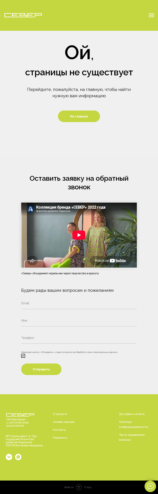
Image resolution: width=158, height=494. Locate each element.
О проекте (60, 414)
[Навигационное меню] (151, 15)
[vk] (9, 457)
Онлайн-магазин (64, 421)
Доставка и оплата (132, 414)
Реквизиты (60, 437)
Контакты (59, 429)
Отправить (41, 369)
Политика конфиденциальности (133, 424)
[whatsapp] (18, 457)
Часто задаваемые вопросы (132, 437)
